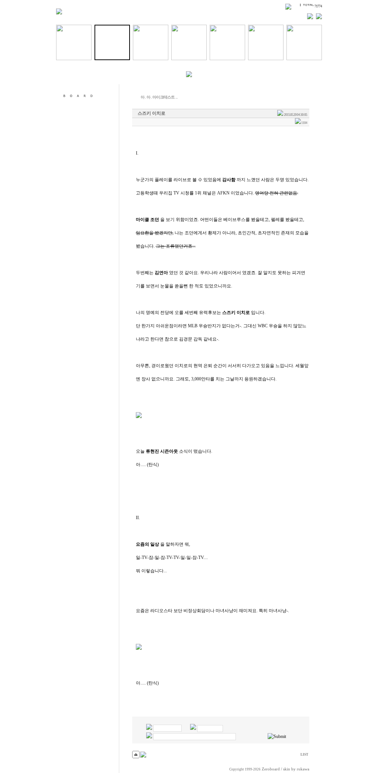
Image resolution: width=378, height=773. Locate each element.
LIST (304, 754)
